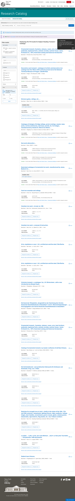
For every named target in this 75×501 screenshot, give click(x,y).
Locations (47, 2)
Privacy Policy (33, 478)
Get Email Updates (62, 2)
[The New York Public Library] (6, 4)
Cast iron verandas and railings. (31, 190)
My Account (40, 1)
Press (22, 480)
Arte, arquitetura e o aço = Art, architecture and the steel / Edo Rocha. (42, 263)
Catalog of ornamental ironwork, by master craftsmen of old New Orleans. (44, 348)
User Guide (13, 36)
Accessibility (23, 478)
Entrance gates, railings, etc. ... (30, 99)
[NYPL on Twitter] (64, 479)
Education (49, 6)
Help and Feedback (70, 499)
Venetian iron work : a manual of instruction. (34, 225)
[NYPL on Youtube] (69, 479)
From (4, 94)
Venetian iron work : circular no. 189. (32, 206)
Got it (73, 47)
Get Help (66, 6)
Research (43, 6)
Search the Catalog (6, 18)
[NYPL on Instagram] (66, 479)
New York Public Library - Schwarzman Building (47, 62)
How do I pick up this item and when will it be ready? (31, 93)
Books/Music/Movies (35, 6)
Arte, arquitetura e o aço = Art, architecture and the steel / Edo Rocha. (42, 244)
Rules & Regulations (43, 478)
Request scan (35, 90)
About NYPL (41, 480)
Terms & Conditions (34, 482)
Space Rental (23, 484)
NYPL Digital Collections (26, 106)
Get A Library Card (53, 2)
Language (41, 482)
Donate (68, 2)
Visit (58, 6)
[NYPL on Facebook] (61, 479)
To (10, 94)
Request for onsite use (26, 90)
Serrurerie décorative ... (28, 143)
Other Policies (33, 480)
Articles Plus (8, 32)
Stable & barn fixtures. (28, 456)
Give (62, 6)
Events (54, 6)
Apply (9, 101)
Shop (73, 2)
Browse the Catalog (17, 18)
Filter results (5, 42)
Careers (22, 482)
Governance (32, 484)
